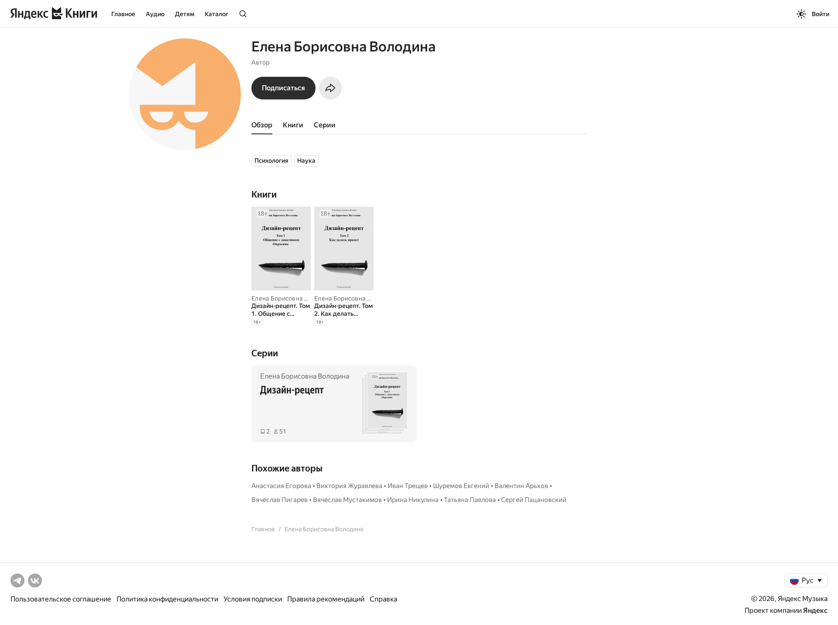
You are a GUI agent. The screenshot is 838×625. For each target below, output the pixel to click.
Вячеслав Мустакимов (347, 500)
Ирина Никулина (413, 500)
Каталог (216, 13)
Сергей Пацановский (534, 500)
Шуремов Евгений (461, 486)
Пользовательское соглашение (60, 599)
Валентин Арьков (521, 486)
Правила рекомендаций (325, 599)
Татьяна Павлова (470, 500)
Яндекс (815, 610)
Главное (123, 13)
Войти (820, 13)
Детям (184, 13)
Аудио (155, 13)
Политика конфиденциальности (167, 599)
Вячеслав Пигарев (279, 500)
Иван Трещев (408, 486)
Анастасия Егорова (281, 486)
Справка (383, 599)
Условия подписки (252, 599)
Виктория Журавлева (349, 486)
